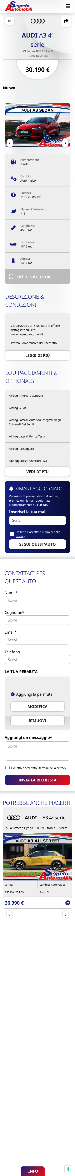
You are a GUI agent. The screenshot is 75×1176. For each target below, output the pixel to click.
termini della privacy (52, 768)
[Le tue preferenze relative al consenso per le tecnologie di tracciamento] (68, 1169)
